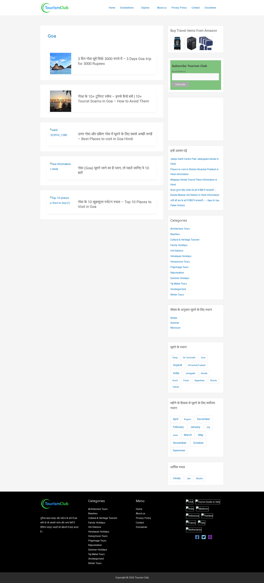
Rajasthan (200, 380)
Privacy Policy (179, 7)
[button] (223, 7)
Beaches (175, 234)
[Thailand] (207, 515)
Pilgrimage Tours (179, 267)
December (203, 419)
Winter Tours (177, 294)
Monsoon (175, 327)
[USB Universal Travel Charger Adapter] (191, 43)
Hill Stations (176, 250)
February (178, 427)
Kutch (175, 380)
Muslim (199, 478)
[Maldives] (202, 508)
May (200, 434)
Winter (173, 318)
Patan (186, 380)
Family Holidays (178, 245)
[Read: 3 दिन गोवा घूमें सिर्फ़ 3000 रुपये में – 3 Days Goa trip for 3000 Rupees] (60, 63)
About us (162, 7)
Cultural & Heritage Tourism (184, 239)
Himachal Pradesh (197, 365)
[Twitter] (203, 537)
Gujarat (177, 365)
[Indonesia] (192, 515)
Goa (203, 357)
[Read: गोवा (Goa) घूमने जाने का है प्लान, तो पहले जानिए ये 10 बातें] (60, 166)
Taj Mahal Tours (178, 283)
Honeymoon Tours (180, 261)
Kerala (204, 373)
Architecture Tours (180, 228)
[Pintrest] (210, 537)
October (198, 443)
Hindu (177, 478)
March (188, 434)
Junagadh (190, 373)
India (176, 373)
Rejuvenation (177, 272)
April (175, 419)
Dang (175, 357)
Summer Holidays (179, 278)
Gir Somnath (189, 357)
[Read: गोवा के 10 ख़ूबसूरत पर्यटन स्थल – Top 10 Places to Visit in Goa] (60, 200)
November (180, 443)
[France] (191, 522)
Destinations (127, 7)
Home (112, 7)
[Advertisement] (195, 119)
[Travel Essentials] (206, 43)
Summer (174, 322)
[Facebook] (197, 537)
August (187, 419)
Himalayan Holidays (180, 256)
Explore (145, 7)
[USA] (189, 501)
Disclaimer (210, 7)
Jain (189, 478)
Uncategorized (178, 289)
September (179, 450)
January (195, 427)
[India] (190, 508)
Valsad (175, 387)
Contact (196, 7)
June (175, 435)
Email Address (179, 71)
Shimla (213, 380)
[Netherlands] (193, 529)
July (208, 427)
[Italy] (208, 501)
